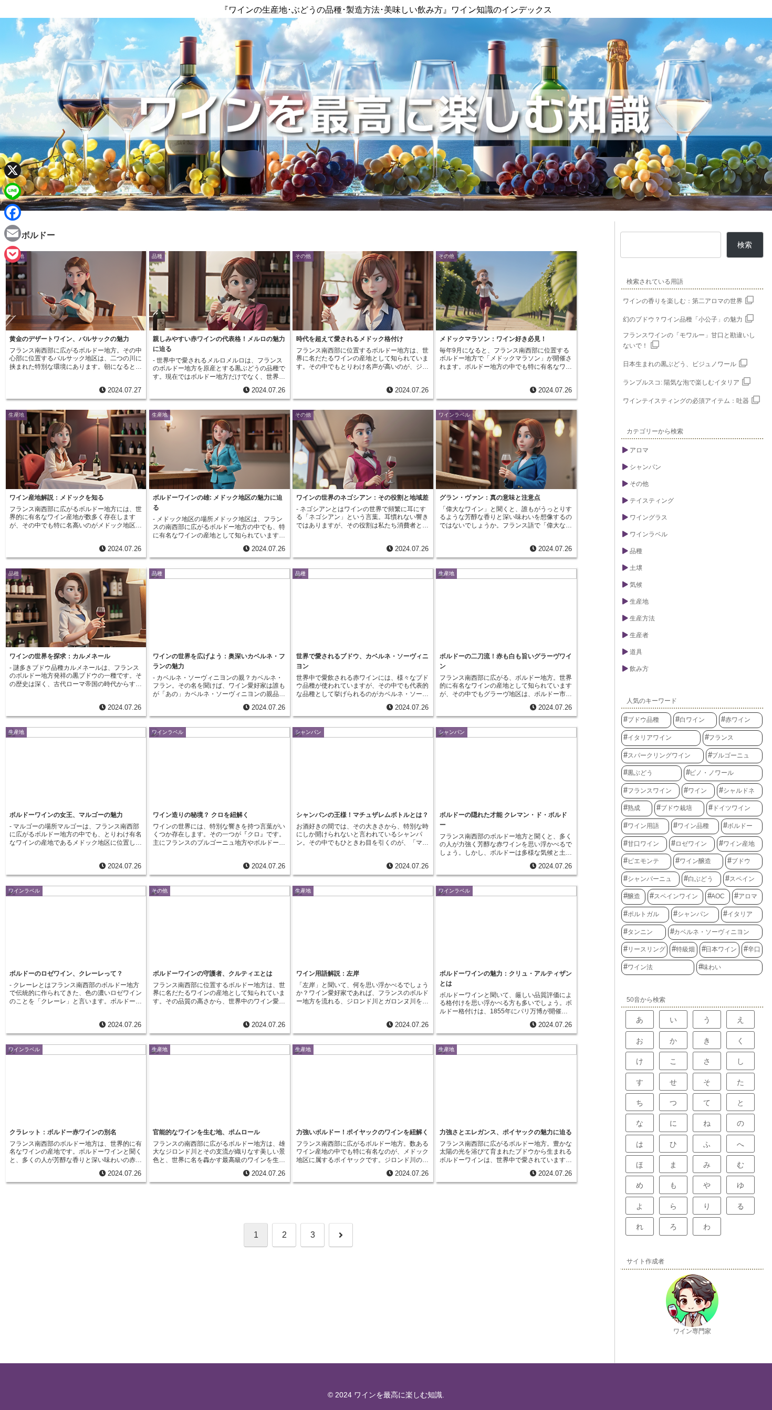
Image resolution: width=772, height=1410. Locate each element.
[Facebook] (12, 212)
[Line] (12, 191)
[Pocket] (12, 254)
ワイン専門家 (692, 1331)
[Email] (12, 233)
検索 (744, 245)
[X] (12, 170)
